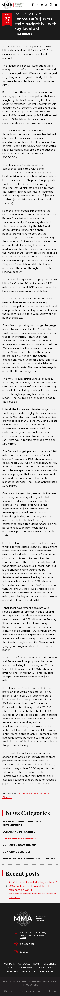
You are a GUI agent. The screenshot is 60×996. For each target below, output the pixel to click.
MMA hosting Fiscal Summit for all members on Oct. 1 (29, 888)
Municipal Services (16, 852)
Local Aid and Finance (27, 14)
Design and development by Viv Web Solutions (31, 991)
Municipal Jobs (44, 967)
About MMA (25, 967)
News (36, 964)
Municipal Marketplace (21, 971)
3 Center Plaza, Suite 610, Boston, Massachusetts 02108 (33, 935)
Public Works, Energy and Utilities (28, 858)
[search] (51, 5)
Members (9, 964)
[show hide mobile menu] (56, 5)
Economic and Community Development (22, 823)
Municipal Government (19, 845)
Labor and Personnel (18, 832)
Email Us (24, 951)
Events (11, 967)
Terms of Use (30, 985)
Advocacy (24, 964)
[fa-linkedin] (37, 5)
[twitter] (46, 5)
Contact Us (46, 971)
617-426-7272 (27, 944)
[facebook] (33, 5)
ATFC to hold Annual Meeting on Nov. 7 (33, 882)
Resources (49, 964)
